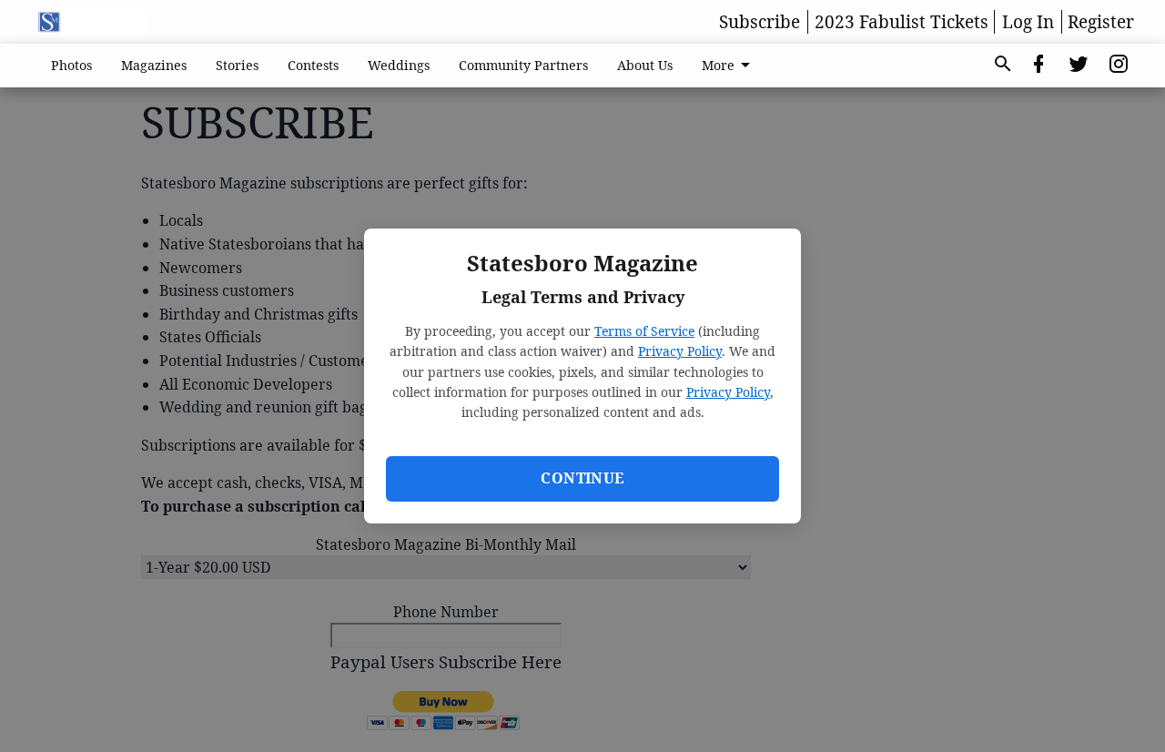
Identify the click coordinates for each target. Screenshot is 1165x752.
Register (1101, 22)
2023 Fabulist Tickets (901, 22)
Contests (313, 65)
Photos (71, 65)
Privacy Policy (680, 351)
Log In (1028, 22)
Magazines (154, 65)
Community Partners (523, 65)
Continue (582, 478)
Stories (237, 65)
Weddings (399, 65)
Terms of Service (644, 331)
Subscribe (759, 22)
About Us (645, 65)
